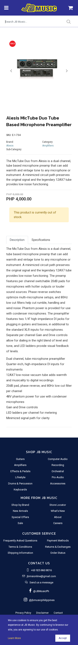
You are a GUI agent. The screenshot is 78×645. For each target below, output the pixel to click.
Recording (58, 465)
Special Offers (20, 517)
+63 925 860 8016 (41, 570)
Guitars (20, 459)
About (58, 517)
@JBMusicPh (40, 591)
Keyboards (20, 489)
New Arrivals (20, 510)
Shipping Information (20, 552)
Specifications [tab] (41, 239)
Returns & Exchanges (58, 546)
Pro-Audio (58, 477)
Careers (57, 523)
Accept (63, 638)
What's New (58, 510)
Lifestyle (20, 477)
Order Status (57, 552)
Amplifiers (48, 145)
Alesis (10, 145)
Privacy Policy (23, 612)
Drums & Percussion (20, 483)
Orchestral (58, 471)
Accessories (57, 483)
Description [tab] (17, 239)
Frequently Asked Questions (20, 540)
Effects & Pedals (20, 471)
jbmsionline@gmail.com (41, 576)
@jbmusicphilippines (40, 600)
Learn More (14, 638)
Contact (58, 612)
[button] (11, 71)
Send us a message (41, 582)
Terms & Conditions (20, 546)
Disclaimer (42, 612)
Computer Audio (58, 459)
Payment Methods (58, 540)
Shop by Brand (20, 504)
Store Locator (58, 504)
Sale (20, 523)
